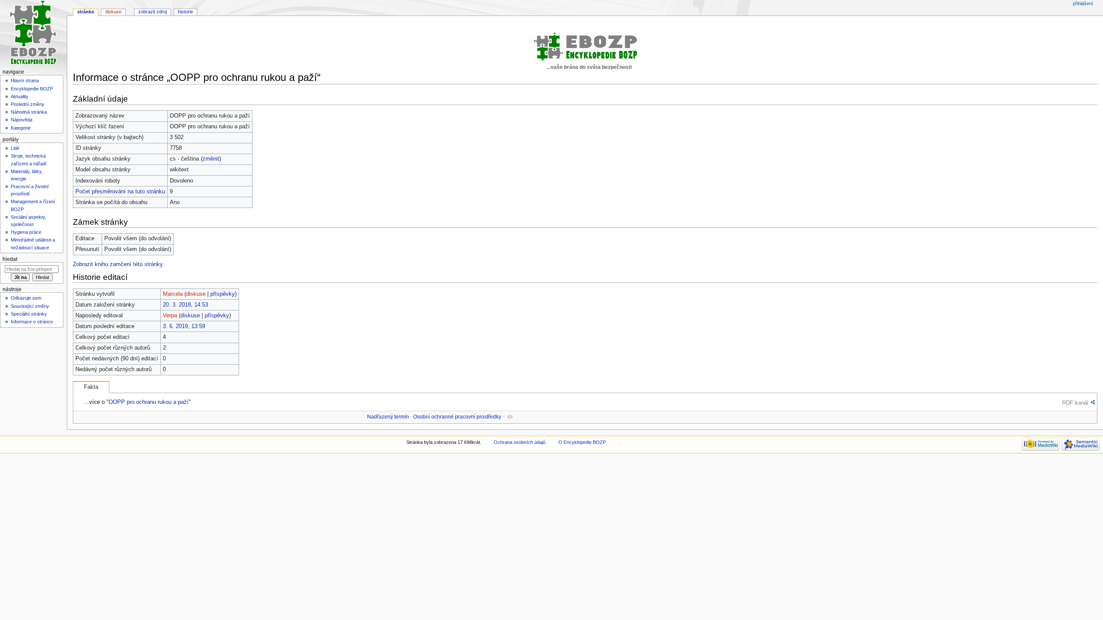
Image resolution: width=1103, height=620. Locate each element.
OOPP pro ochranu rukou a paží (149, 402)
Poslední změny (27, 104)
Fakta (91, 387)
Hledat (10, 259)
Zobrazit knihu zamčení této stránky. (118, 264)
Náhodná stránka (29, 112)
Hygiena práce (26, 232)
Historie (185, 11)
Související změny (30, 306)
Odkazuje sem (26, 298)
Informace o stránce (32, 321)
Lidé (15, 148)
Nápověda (21, 119)
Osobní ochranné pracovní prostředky (457, 417)
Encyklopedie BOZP (32, 88)
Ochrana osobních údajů (519, 442)
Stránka (85, 11)
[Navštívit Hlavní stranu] (33, 33)
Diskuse (113, 11)
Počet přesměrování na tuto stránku (120, 192)
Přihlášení (1083, 3)
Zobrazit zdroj (152, 11)
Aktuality (19, 96)
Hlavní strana (25, 80)
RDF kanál (1075, 403)
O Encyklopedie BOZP (582, 442)
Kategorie (21, 127)
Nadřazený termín (388, 417)
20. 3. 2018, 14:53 (185, 305)
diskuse (196, 294)
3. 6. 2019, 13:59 (184, 326)
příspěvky (222, 294)
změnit (211, 159)
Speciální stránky (29, 313)
